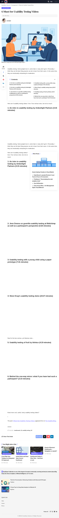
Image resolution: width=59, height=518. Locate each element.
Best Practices (7, 453)
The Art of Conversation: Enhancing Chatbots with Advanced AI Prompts (28, 480)
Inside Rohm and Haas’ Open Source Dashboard (22, 458)
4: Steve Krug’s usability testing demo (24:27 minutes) (44, 88)
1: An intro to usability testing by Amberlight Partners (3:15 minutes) (20, 83)
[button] (3, 1)
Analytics (5, 451)
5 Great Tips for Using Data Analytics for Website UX (23, 487)
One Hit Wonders (38, 183)
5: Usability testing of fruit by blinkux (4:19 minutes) (44, 92)
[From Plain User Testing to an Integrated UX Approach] (8, 450)
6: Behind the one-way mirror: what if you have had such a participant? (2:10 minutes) (44, 97)
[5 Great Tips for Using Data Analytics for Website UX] (5, 489)
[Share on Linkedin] (3, 83)
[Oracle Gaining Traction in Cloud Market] (44, 163)
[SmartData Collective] (5, 1)
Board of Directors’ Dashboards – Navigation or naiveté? (51, 449)
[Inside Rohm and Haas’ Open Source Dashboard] (22, 450)
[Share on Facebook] (3, 72)
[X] (52, 512)
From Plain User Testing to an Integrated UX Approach (8, 458)
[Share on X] (3, 76)
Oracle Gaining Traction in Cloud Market (43, 172)
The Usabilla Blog (50, 421)
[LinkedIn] (56, 512)
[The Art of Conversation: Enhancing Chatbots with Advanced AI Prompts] (5, 482)
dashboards (17, 430)
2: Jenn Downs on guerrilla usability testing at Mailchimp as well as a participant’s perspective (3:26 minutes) (20, 93)
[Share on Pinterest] (3, 79)
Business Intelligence (35, 453)
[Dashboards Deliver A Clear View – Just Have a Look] (36, 450)
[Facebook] (50, 512)
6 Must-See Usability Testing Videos (24, 421)
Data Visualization (21, 453)
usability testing (26, 430)
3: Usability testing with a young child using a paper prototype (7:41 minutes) (44, 83)
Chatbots (12, 482)
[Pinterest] (54, 512)
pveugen (9, 20)
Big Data (12, 489)
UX (31, 430)
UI (21, 430)
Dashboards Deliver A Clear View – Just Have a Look (36, 458)
